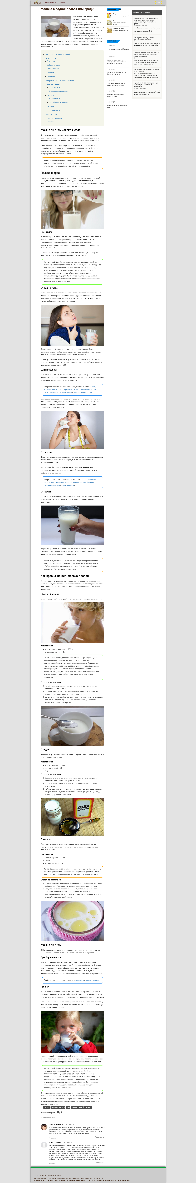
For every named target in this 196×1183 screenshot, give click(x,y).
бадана (76, 482)
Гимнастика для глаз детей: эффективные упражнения (116, 84)
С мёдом (50, 95)
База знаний (50, 2)
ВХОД (158, 2)
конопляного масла (87, 389)
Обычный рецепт (54, 84)
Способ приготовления (58, 91)
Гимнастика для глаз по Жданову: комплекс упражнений (118, 50)
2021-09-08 (67, 1142)
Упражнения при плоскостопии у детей (117, 106)
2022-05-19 (69, 1124)
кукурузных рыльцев (52, 485)
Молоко (46, 1107)
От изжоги (51, 76)
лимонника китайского (83, 392)
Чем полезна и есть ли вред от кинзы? (146, 69)
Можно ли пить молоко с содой (57, 54)
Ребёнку (50, 122)
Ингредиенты (54, 87)
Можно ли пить (51, 115)
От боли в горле (53, 65)
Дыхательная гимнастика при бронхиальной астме (116, 73)
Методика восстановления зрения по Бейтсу (115, 95)
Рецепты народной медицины (81, 1107)
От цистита (51, 73)
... (152, 31)
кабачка (75, 389)
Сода (68, 1107)
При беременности (54, 118)
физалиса (60, 482)
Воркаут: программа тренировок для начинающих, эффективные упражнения (146, 84)
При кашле (51, 61)
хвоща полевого (67, 485)
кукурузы (68, 389)
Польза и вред (50, 58)
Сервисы (62, 2)
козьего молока (92, 980)
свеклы (92, 387)
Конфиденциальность (54, 1175)
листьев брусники (86, 482)
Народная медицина (58, 1107)
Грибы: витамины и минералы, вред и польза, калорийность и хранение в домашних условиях (146, 54)
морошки (92, 480)
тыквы (46, 389)
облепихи (53, 389)
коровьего (79, 980)
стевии (60, 389)
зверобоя (68, 482)
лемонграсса (55, 392)
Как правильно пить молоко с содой (59, 81)
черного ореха (50, 482)
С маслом (50, 107)
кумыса (47, 392)
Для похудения (53, 69)
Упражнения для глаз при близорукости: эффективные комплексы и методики (116, 61)
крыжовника (66, 392)
